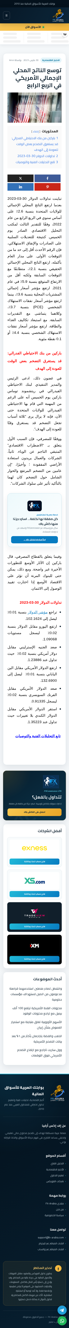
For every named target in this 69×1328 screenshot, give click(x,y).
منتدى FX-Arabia (55, 1203)
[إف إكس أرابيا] (58, 15)
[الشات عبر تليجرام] (62, 1310)
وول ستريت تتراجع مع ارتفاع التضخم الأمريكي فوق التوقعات (39, 1052)
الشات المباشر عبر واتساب (51, 1249)
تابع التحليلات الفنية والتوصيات (38, 736)
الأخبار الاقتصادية (55, 1169)
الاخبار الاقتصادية (51, 60)
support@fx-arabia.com (51, 1237)
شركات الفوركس (55, 1181)
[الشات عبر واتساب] (62, 1320)
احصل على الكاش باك (34, 812)
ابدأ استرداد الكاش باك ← (35, 539)
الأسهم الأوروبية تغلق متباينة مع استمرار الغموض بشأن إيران (36, 1024)
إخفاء (36, 131)
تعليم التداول (57, 1175)
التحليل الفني (57, 1163)
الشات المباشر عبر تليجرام (51, 1243)
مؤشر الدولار (38, 612)
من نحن (60, 1209)
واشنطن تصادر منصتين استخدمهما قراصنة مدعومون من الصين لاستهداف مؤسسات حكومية (35, 994)
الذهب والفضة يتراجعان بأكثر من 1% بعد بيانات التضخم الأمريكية (37, 1038)
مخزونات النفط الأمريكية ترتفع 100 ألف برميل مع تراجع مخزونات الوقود (37, 1010)
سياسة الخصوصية (54, 1215)
